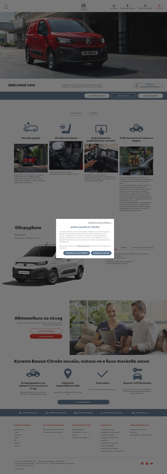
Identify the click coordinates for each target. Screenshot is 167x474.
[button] (100, 223)
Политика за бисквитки (83, 245)
